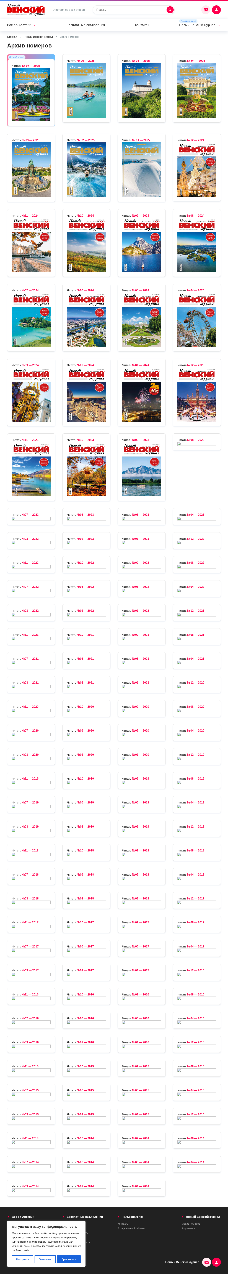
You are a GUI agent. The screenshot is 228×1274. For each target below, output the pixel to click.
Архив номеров (191, 1223)
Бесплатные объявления (85, 25)
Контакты (142, 25)
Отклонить (45, 1259)
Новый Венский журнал (197, 25)
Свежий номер (188, 21)
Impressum (188, 1228)
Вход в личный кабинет (131, 1228)
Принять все (68, 1259)
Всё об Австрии (19, 25)
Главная (12, 36)
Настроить (22, 1259)
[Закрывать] (83, 1222)
